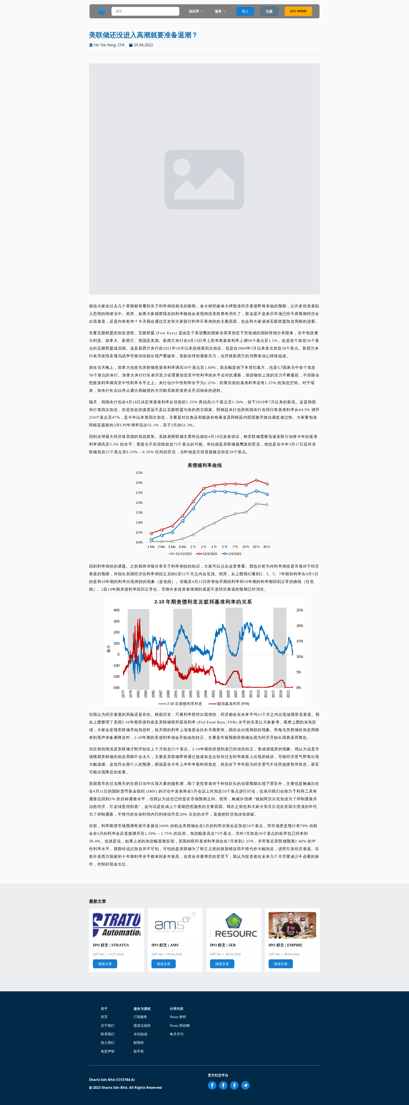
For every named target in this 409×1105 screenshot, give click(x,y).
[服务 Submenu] (226, 11)
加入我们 (107, 1042)
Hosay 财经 (178, 1017)
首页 (104, 1017)
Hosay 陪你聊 (180, 1025)
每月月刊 (176, 1034)
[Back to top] (400, 1096)
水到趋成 (140, 1034)
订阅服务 (140, 1017)
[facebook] (212, 1085)
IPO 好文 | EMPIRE (285, 945)
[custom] (245, 1085)
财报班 (139, 1042)
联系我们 (107, 1034)
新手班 (139, 1051)
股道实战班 (142, 1025)
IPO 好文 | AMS (165, 945)
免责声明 (107, 1051)
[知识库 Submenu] (203, 11)
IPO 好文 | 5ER (223, 945)
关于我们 (107, 1025)
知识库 (194, 11)
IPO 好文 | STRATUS (111, 945)
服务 (218, 11)
